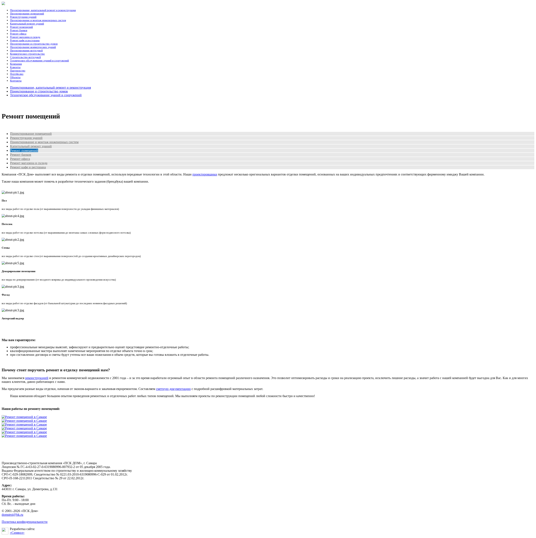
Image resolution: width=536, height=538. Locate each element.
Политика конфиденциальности (25, 522)
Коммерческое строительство (27, 53)
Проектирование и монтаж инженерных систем (38, 20)
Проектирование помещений (27, 13)
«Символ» (17, 532)
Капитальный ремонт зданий (27, 23)
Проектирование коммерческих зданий (33, 47)
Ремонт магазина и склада (25, 37)
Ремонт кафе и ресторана (25, 40)
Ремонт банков (18, 30)
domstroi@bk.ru (12, 514)
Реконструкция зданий (23, 16)
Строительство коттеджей (25, 57)
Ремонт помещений (21, 27)
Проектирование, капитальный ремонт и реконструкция (43, 10)
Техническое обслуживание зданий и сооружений (39, 60)
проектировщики (204, 174)
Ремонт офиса (18, 33)
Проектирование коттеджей (26, 50)
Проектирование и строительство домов (34, 43)
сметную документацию (173, 389)
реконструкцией (36, 378)
